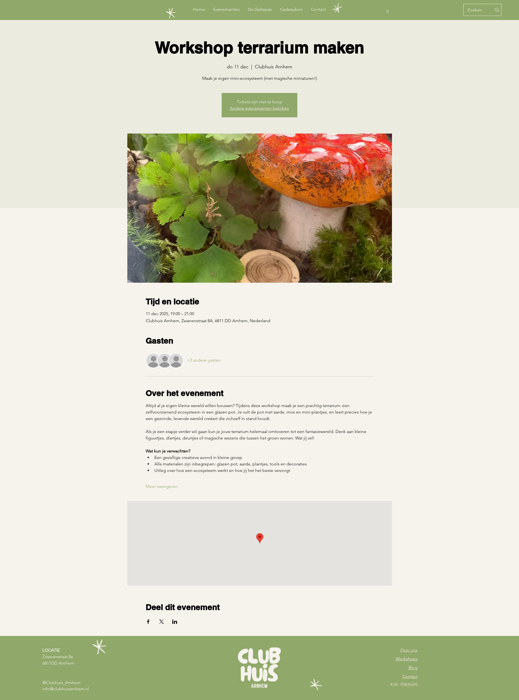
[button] (387, 9)
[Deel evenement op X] (161, 621)
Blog (413, 667)
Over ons (409, 650)
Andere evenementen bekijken (259, 108)
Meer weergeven (162, 486)
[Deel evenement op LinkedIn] (174, 621)
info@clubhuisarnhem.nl (65, 688)
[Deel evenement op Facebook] (148, 621)
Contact (410, 676)
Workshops (407, 658)
